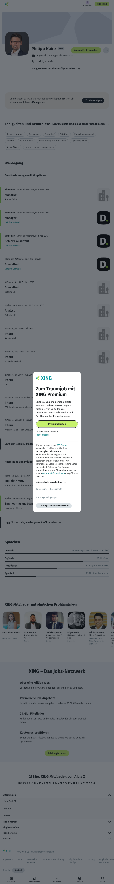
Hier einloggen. (43, 435)
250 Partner (62, 445)
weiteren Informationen (53, 473)
